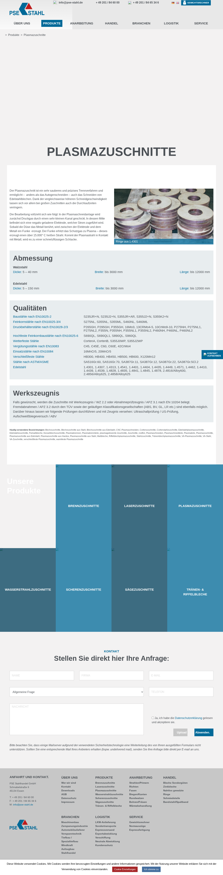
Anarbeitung (140, 777)
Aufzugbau (67, 849)
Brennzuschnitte (105, 782)
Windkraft (67, 845)
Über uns (69, 777)
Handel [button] (111, 23)
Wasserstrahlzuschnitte (109, 794)
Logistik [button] (171, 23)
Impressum (67, 802)
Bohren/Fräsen (138, 802)
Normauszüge (137, 826)
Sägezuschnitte (104, 802)
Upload (182, 732)
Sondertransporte (105, 826)
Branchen (70, 817)
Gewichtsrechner (139, 822)
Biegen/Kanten (138, 794)
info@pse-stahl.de (23, 804)
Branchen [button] (141, 23)
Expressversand (104, 829)
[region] (163, 216)
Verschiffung (102, 837)
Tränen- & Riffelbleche (108, 805)
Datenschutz (68, 798)
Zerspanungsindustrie (74, 826)
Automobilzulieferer (73, 829)
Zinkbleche (169, 786)
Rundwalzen (136, 798)
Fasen (133, 790)
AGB (64, 794)
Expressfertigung (139, 829)
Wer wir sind (68, 782)
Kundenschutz (104, 845)
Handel (169, 777)
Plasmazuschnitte (105, 790)
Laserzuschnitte (104, 786)
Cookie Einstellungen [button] (125, 869)
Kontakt (66, 786)
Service (136, 817)
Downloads (68, 790)
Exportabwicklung (106, 833)
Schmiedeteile (171, 798)
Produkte (104, 777)
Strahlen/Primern (139, 782)
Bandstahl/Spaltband (175, 802)
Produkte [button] (52, 23)
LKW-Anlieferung (105, 822)
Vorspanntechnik (71, 833)
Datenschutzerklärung (188, 718)
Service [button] (201, 23)
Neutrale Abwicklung (107, 841)
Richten (134, 786)
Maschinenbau (70, 822)
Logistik (102, 817)
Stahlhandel (68, 852)
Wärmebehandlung (140, 805)
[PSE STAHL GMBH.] (2, 34)
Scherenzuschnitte (106, 798)
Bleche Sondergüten (175, 782)
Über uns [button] (22, 23)
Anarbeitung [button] (81, 23)
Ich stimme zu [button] (151, 869)
